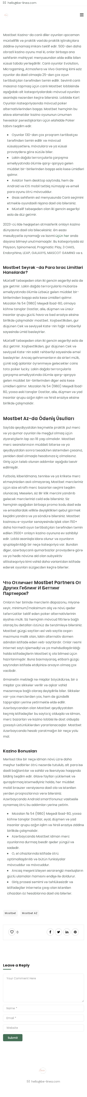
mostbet (10, 913)
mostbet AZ (29, 913)
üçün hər (62, 235)
